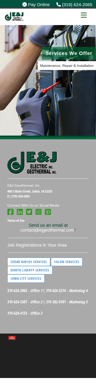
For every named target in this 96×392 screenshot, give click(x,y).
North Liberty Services (30, 270)
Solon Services (66, 261)
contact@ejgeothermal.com (47, 230)
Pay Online (38, 4)
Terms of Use (15, 220)
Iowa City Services (26, 278)
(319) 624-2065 (76, 4)
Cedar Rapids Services (29, 261)
